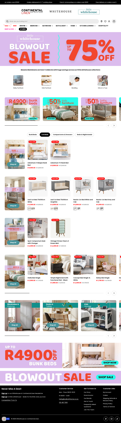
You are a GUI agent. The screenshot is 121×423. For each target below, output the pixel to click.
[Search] (7, 21)
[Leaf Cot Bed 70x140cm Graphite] (33, 208)
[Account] (109, 21)
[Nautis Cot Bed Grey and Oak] (79, 208)
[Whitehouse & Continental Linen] (22, 109)
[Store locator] (101, 21)
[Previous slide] (108, 125)
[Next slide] (114, 125)
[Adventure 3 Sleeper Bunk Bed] (38, 150)
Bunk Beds (33, 135)
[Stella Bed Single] (38, 265)
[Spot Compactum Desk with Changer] (38, 228)
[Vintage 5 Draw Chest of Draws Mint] (60, 228)
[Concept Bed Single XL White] (83, 265)
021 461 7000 (63, 402)
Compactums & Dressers (62, 135)
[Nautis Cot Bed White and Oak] (83, 187)
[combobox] (52, 21)
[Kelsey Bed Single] (106, 265)
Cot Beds (44, 135)
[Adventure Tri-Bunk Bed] (60, 150)
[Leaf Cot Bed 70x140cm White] (38, 187)
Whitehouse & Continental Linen (27, 419)
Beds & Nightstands (84, 135)
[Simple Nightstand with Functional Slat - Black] (60, 265)
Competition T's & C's (9, 400)
